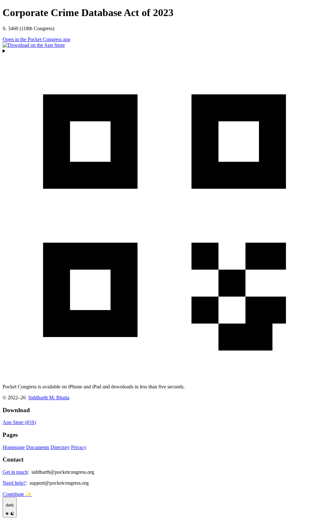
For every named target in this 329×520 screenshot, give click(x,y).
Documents (37, 447)
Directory (60, 447)
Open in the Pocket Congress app (36, 39)
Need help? (14, 483)
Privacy (78, 447)
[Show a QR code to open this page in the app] (164, 213)
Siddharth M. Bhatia (48, 397)
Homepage (14, 447)
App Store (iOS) (19, 422)
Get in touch (15, 472)
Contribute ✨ (17, 494)
